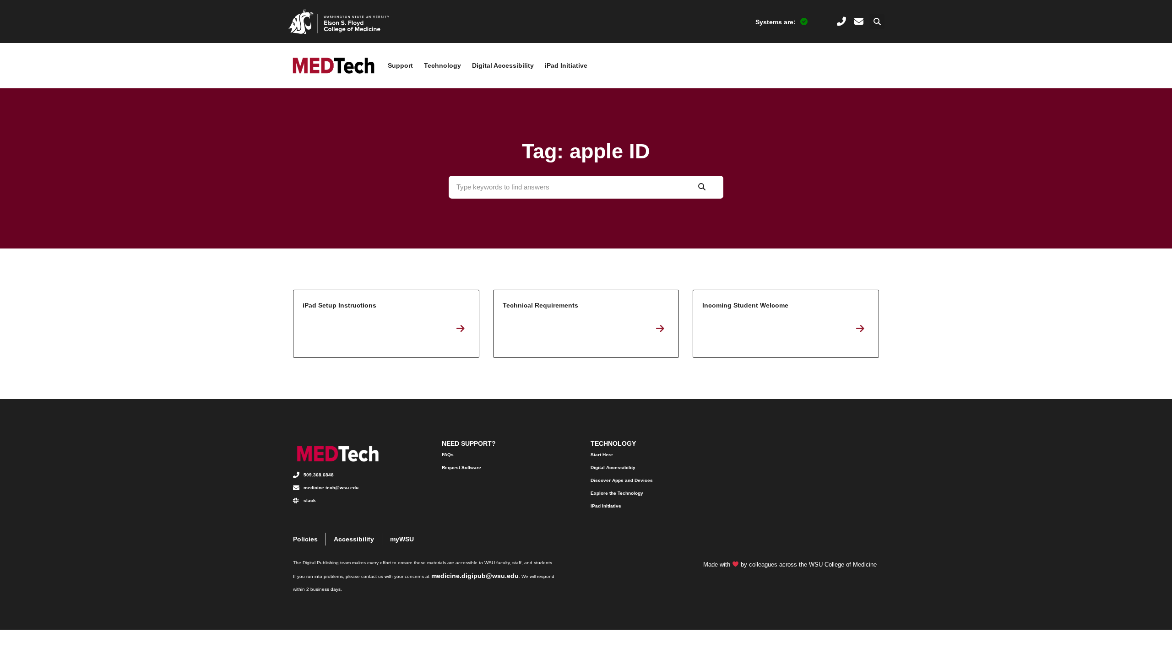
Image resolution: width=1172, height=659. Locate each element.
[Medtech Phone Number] (841, 21)
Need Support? (469, 443)
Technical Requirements (586, 324)
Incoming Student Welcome (785, 324)
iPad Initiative (566, 65)
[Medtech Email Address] (859, 21)
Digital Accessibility (503, 65)
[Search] (701, 187)
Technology (442, 65)
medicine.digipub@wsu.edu (475, 575)
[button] (876, 21)
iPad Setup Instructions (386, 324)
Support (400, 65)
